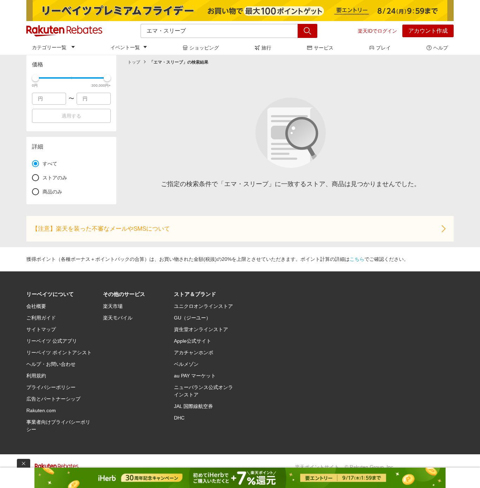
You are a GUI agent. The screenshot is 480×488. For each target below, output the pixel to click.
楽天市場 (113, 306)
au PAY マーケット (195, 375)
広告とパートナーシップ (53, 399)
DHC (179, 418)
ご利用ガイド (41, 318)
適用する (71, 116)
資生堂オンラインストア (201, 329)
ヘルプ (440, 48)
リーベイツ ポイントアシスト (59, 352)
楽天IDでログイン (377, 31)
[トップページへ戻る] (64, 31)
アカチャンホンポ (193, 352)
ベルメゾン (186, 364)
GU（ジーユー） (192, 318)
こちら (357, 259)
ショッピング (204, 48)
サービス (323, 48)
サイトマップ (41, 329)
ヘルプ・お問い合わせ (51, 364)
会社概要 (36, 306)
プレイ (383, 48)
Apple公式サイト (192, 341)
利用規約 (36, 375)
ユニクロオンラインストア (203, 306)
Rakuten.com (41, 410)
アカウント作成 (428, 31)
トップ (134, 62)
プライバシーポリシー (51, 387)
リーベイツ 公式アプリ (51, 341)
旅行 (266, 48)
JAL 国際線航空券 (193, 406)
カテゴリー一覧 (49, 47)
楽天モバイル (117, 318)
